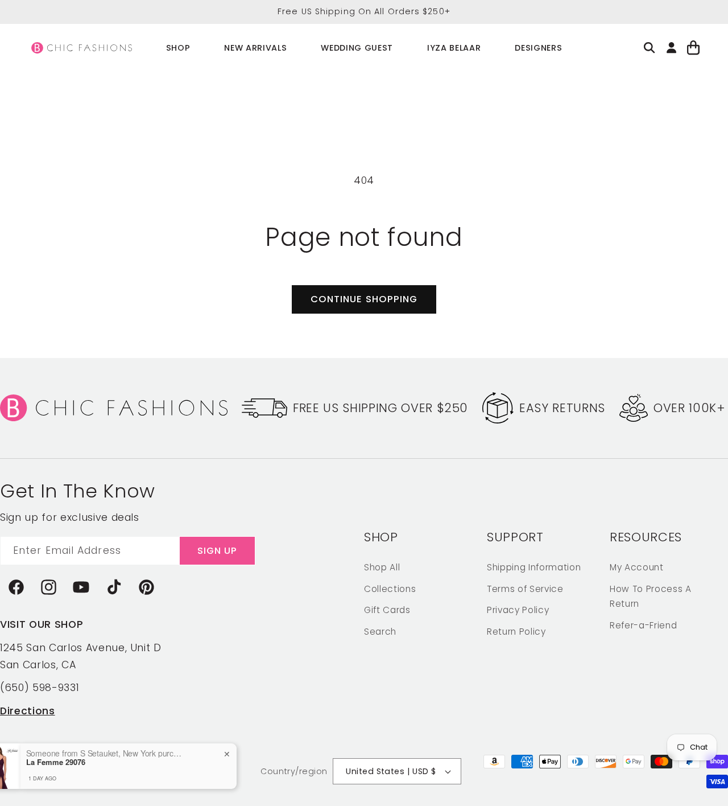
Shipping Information (534, 567)
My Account (637, 567)
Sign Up (217, 550)
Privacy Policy (518, 609)
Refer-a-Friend (643, 625)
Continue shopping (364, 299)
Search (380, 631)
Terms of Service (525, 588)
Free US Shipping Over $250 (380, 408)
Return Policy (516, 631)
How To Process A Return (651, 596)
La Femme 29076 (91, 762)
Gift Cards (387, 609)
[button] (178, 48)
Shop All (382, 567)
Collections (390, 588)
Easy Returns (562, 408)
